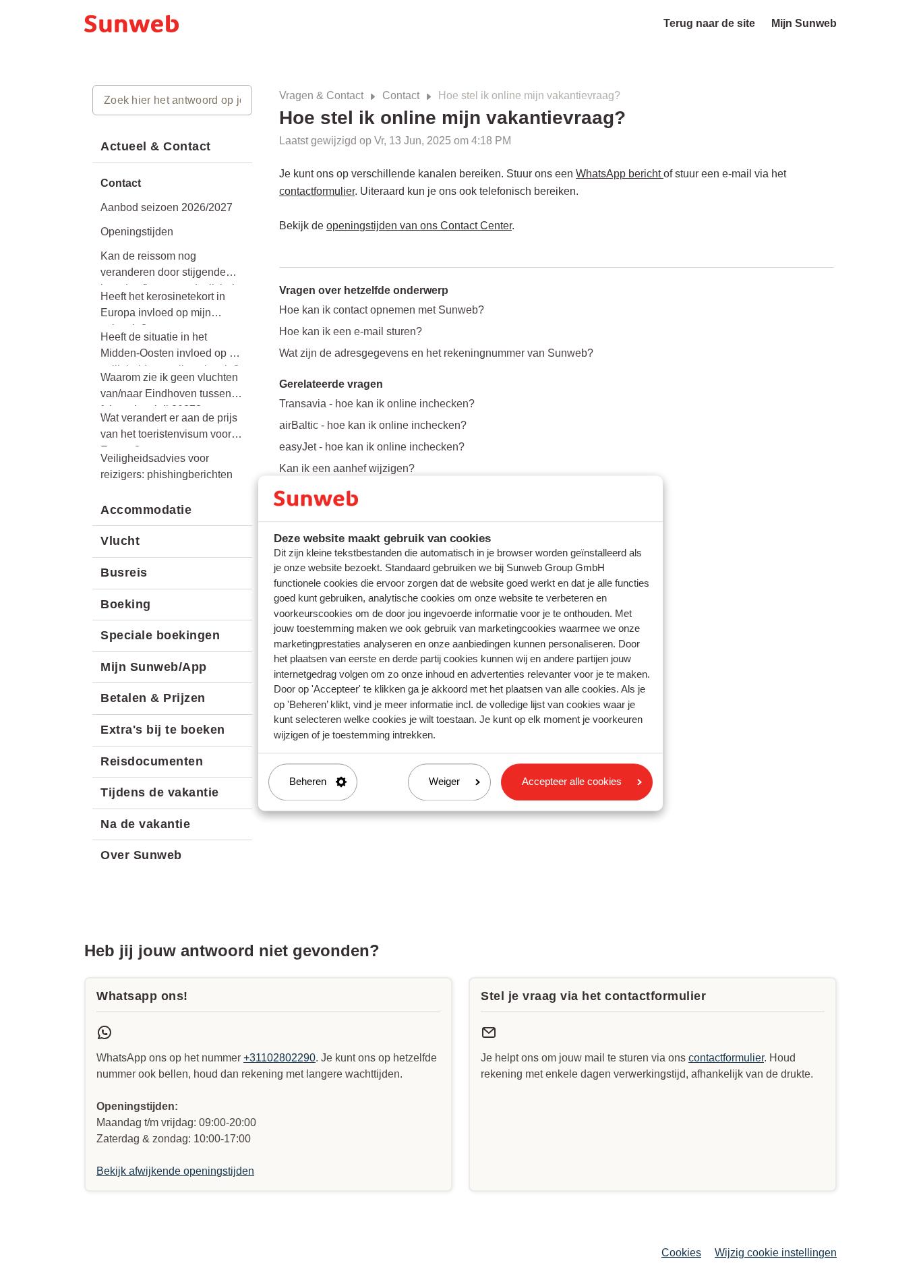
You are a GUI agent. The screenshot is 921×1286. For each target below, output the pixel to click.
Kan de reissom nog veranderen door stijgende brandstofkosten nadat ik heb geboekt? (169, 267)
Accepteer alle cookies (572, 782)
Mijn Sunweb (804, 23)
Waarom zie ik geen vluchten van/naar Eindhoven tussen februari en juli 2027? (169, 389)
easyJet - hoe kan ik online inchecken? (372, 446)
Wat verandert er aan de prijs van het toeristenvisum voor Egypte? (168, 429)
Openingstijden (136, 231)
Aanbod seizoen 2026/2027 (166, 207)
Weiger (444, 782)
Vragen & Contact (321, 95)
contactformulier (317, 191)
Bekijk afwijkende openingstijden (175, 1171)
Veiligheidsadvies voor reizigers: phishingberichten (166, 466)
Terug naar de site (709, 23)
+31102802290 (279, 1057)
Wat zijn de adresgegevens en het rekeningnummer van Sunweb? (436, 353)
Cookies (681, 1252)
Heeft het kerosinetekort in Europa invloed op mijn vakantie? (162, 308)
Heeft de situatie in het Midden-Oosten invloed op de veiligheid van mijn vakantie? (170, 348)
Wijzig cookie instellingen (776, 1252)
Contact (400, 95)
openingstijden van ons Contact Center (419, 225)
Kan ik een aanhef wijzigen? (347, 468)
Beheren (307, 782)
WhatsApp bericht (619, 173)
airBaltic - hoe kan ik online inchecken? (373, 425)
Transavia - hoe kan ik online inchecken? (377, 403)
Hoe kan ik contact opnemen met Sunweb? (381, 310)
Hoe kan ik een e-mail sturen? (350, 331)
